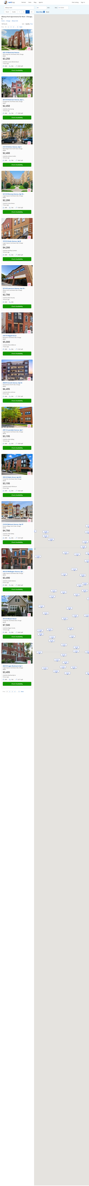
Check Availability (17, 70)
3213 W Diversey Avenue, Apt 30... (13, 194)
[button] (52, 596)
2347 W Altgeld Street (9, 336)
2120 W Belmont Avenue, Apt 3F (13, 524)
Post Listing (75, 2)
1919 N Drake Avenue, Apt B (12, 241)
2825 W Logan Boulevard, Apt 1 (13, 666)
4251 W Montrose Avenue (11, 52)
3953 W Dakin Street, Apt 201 (12, 477)
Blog (35, 2)
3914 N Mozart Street (9, 619)
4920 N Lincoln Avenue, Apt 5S (12, 383)
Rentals (24, 2)
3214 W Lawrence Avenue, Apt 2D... (14, 288)
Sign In (83, 2)
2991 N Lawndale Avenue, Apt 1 (13, 430)
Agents (41, 2)
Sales (29, 2)
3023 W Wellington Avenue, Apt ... (13, 571)
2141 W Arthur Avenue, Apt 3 (12, 147)
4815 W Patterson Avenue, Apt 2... (13, 100)
